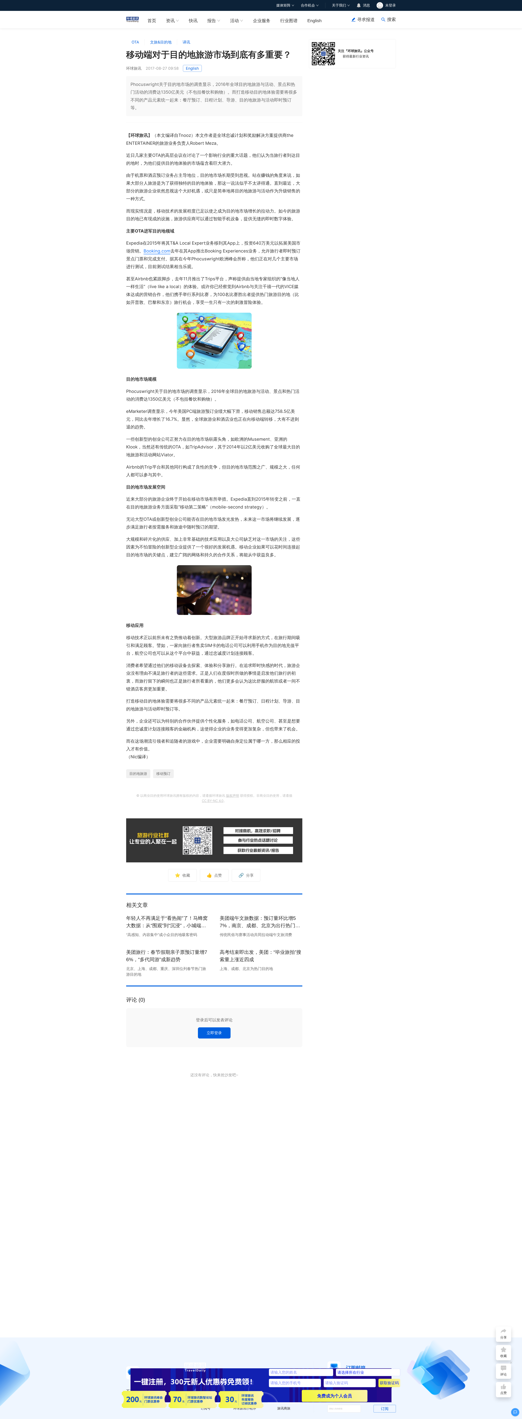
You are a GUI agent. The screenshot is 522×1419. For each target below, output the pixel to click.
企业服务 (261, 20)
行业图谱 (289, 20)
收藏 (182, 875)
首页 (151, 20)
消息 (366, 5)
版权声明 (232, 796)
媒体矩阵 (283, 5)
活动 (234, 20)
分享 (246, 875)
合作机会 (308, 5)
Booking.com (157, 251)
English (314, 20)
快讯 (193, 20)
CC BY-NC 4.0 (212, 801)
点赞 (214, 875)
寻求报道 (366, 19)
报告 (211, 20)
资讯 (170, 20)
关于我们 (339, 5)
